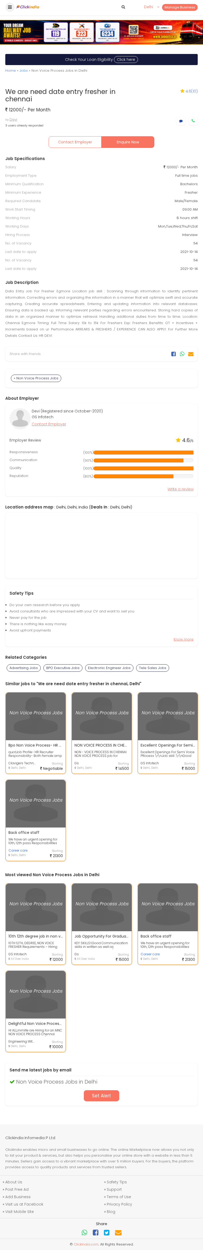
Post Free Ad (17, 1189)
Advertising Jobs (24, 667)
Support (114, 1189)
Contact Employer (75, 142)
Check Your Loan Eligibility (100, 59)
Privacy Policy (119, 1204)
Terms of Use (119, 1196)
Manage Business (180, 7)
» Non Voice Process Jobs (36, 378)
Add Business (18, 1196)
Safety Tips (117, 1182)
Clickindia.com (86, 1244)
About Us (13, 1182)
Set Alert (101, 1096)
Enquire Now (128, 142)
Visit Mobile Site (19, 1211)
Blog (111, 1211)
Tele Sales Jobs (152, 667)
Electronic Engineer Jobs (109, 667)
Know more (183, 639)
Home (10, 70)
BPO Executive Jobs (63, 667)
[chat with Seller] (181, 121)
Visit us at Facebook (24, 1204)
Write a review (180, 489)
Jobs (24, 70)
